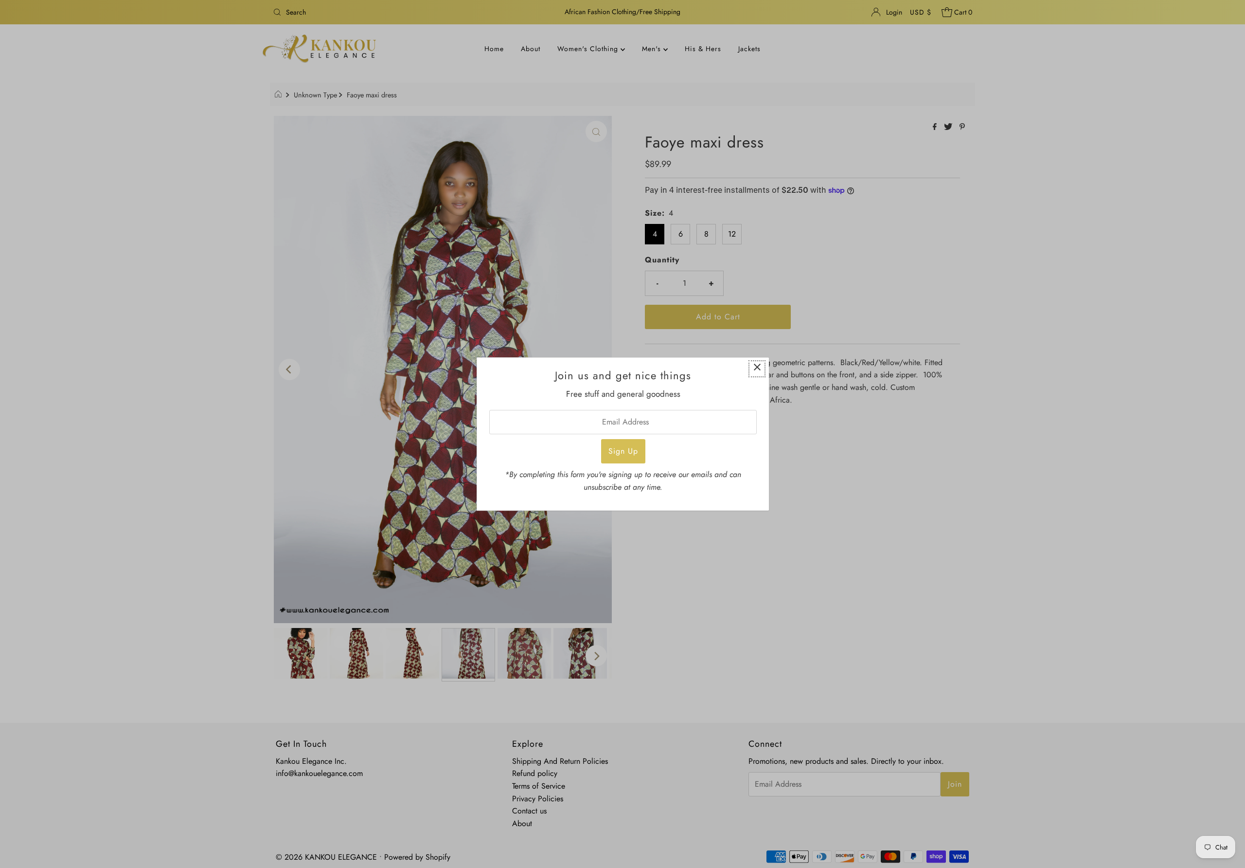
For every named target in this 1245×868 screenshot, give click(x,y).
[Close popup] (756, 368)
